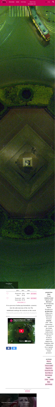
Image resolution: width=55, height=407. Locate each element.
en (46, 2)
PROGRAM (11, 2)
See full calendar (20, 302)
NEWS (17, 2)
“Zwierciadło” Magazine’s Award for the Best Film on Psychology (49, 370)
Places (49, 361)
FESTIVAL (23, 2)
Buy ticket (33, 293)
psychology (48, 384)
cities (46, 379)
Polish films (50, 381)
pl (49, 2)
